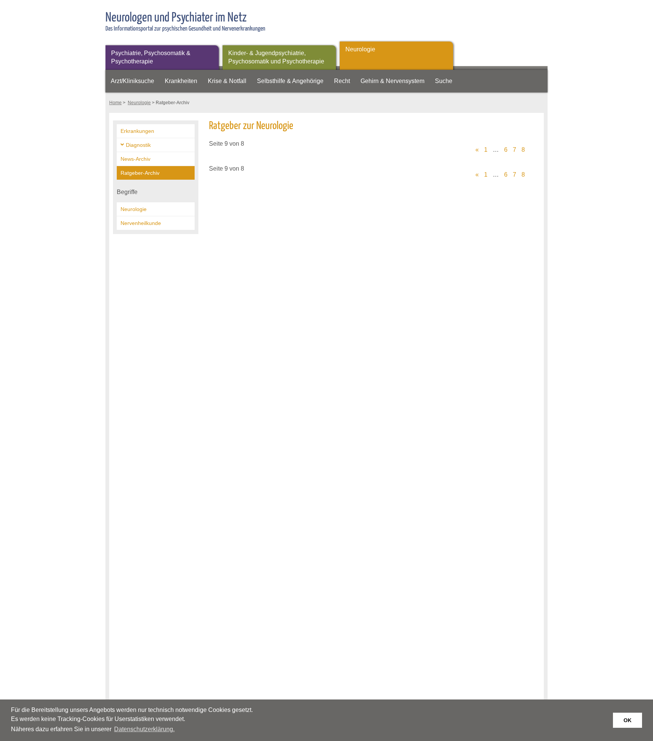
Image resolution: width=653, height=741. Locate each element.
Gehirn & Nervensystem (392, 81)
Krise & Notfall (227, 81)
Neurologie (360, 49)
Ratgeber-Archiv (140, 173)
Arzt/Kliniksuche (132, 81)
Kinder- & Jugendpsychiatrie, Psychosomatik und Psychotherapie (276, 57)
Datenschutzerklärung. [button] (144, 729)
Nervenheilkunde (141, 223)
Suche (443, 81)
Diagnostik (138, 145)
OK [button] (627, 720)
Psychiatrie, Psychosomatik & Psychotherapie (150, 57)
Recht (342, 81)
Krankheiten (181, 81)
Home (115, 102)
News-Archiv (135, 159)
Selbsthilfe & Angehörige (290, 81)
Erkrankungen (137, 131)
